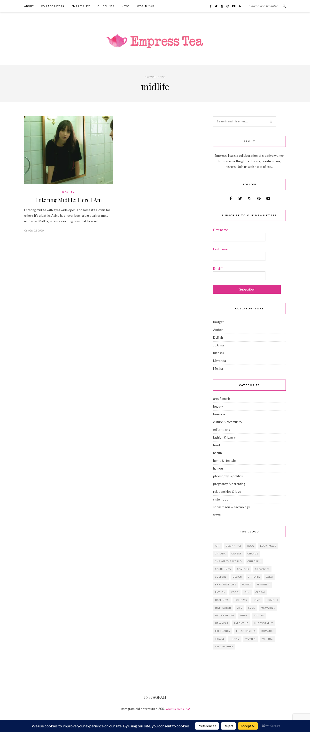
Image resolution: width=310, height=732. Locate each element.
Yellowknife (224, 646)
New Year (221, 623)
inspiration (223, 607)
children (254, 561)
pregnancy (222, 631)
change (253, 553)
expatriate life (225, 584)
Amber (218, 330)
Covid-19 (243, 569)
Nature (259, 615)
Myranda (219, 361)
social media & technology (231, 507)
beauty (68, 192)
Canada (220, 553)
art (217, 546)
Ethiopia (254, 576)
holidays (240, 600)
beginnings (233, 546)
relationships (246, 631)
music (244, 615)
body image (268, 546)
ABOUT (29, 6)
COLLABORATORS (52, 6)
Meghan (219, 368)
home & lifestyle (224, 461)
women (250, 638)
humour (218, 468)
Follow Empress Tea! (177, 708)
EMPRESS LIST (80, 6)
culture (221, 576)
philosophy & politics (228, 476)
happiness (222, 600)
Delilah (218, 337)
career (237, 553)
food (216, 445)
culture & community (227, 422)
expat (269, 576)
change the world (228, 561)
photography (263, 623)
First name (221, 230)
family (246, 584)
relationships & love (227, 491)
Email (218, 268)
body (250, 546)
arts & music (221, 399)
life (239, 607)
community (223, 569)
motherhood (224, 615)
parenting (241, 623)
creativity (262, 569)
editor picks (221, 430)
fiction (220, 592)
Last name (220, 249)
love (251, 607)
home (257, 600)
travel (217, 515)
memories (268, 607)
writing (267, 638)
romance (267, 631)
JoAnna (218, 345)
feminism (263, 584)
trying (235, 638)
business (219, 414)
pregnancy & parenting (229, 484)
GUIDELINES (106, 6)
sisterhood (220, 499)
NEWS (126, 6)
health (217, 453)
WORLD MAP (145, 6)
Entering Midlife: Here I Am (68, 199)
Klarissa (218, 353)
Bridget (218, 322)
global (260, 592)
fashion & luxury (224, 437)
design (237, 576)
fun (247, 592)
